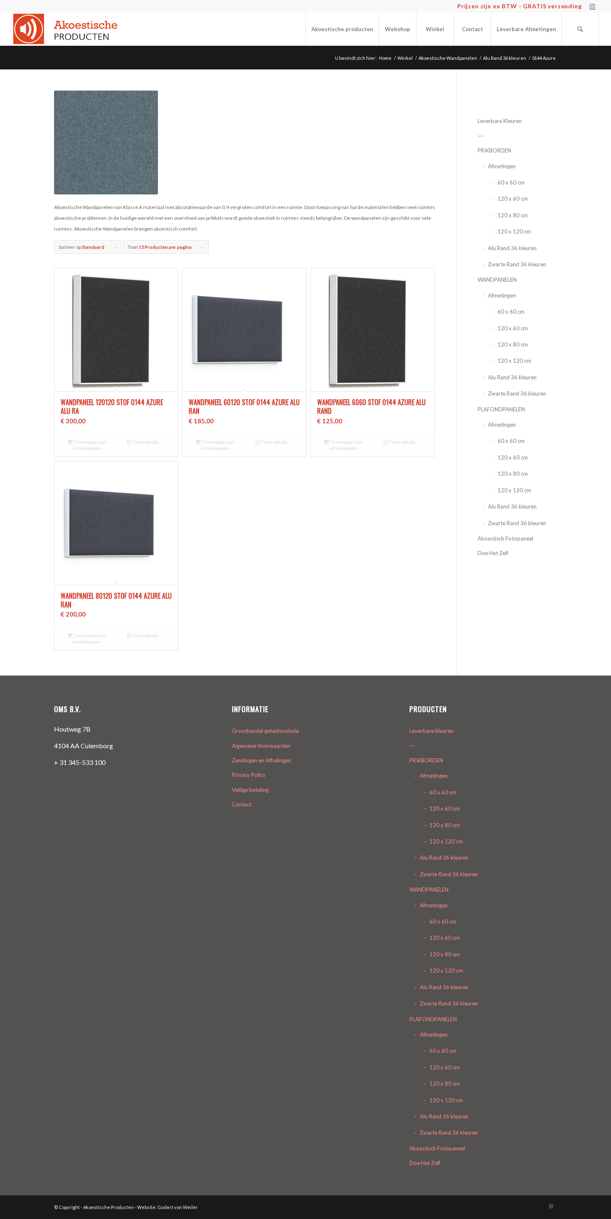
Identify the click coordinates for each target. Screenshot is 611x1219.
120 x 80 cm (513, 215)
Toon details (145, 442)
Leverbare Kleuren (500, 121)
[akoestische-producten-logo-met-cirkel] (67, 29)
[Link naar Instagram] (592, 6)
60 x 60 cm (511, 182)
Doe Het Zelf (493, 553)
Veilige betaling (250, 789)
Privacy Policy (249, 775)
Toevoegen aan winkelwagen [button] (89, 445)
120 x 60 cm (513, 198)
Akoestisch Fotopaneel (505, 538)
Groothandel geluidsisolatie (265, 730)
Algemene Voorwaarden (261, 745)
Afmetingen (502, 166)
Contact (241, 804)
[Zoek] (580, 29)
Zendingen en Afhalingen (261, 760)
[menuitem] (342, 29)
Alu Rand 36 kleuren (512, 248)
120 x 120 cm (514, 231)
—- (481, 136)
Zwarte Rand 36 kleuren (517, 264)
